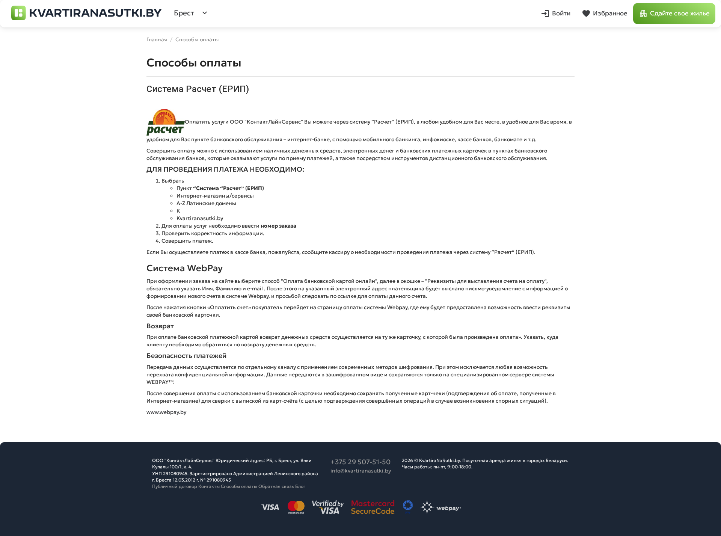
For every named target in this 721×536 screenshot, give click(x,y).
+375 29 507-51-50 (360, 461)
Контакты (209, 486)
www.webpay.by (166, 412)
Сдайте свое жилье (680, 13)
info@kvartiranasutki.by (360, 470)
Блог (300, 486)
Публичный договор (174, 486)
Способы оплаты (239, 486)
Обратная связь (276, 486)
